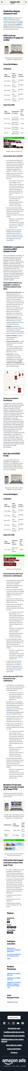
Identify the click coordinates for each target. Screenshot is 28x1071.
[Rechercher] (26, 2)
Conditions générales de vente (14, 1032)
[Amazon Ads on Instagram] (13, 1023)
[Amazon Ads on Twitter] (9, 1023)
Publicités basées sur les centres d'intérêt (12, 1040)
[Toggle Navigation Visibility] (2, 2)
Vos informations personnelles (14, 1036)
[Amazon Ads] (14, 2)
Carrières (14, 1052)
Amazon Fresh (7, 18)
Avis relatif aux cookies (14, 1045)
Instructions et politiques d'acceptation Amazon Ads (14, 949)
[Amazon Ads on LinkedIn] (4, 1023)
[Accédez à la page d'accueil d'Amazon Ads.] (14, 1061)
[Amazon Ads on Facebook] (22, 1023)
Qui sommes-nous (14, 1028)
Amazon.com (15, 324)
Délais (8, 958)
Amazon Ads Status (14, 1049)
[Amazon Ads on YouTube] (18, 1023)
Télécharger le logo (12, 1002)
